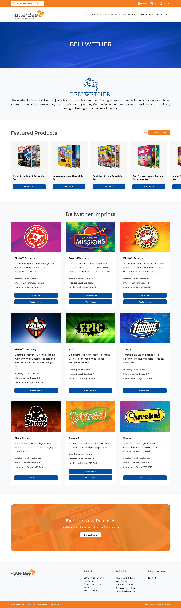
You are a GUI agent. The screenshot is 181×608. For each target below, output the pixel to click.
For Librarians (111, 14)
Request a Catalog (125, 584)
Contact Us (161, 14)
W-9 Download (123, 581)
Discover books (159, 132)
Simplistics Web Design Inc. (51, 604)
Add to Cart (29, 187)
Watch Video (36, 302)
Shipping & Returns (125, 578)
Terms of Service (164, 604)
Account (166, 3)
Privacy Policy (150, 604)
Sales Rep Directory (125, 591)
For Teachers (129, 14)
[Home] (27, 14)
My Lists (143, 3)
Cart (155, 3)
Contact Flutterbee (125, 588)
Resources (145, 14)
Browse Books (92, 14)
